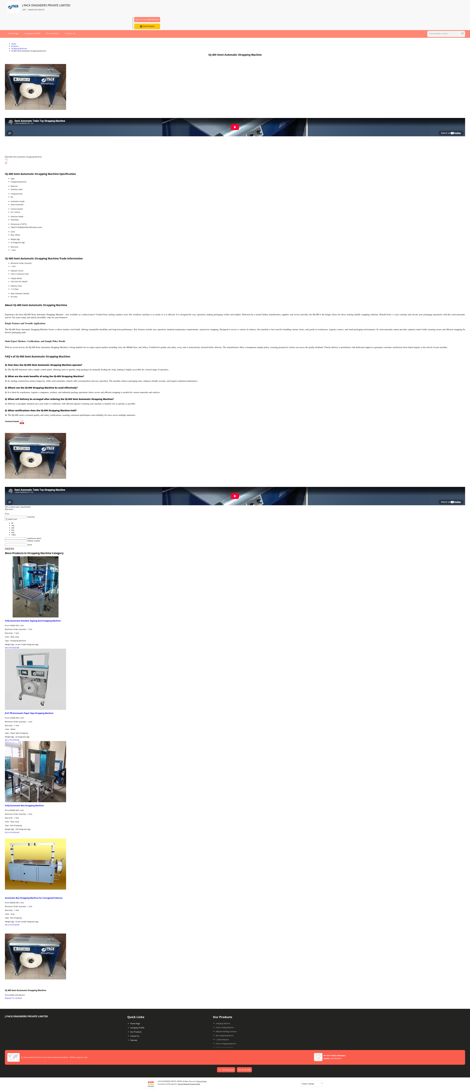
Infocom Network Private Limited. (189, 1084)
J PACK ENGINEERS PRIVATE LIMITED (46, 7)
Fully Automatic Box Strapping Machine (24, 805)
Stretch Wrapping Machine (226, 1043)
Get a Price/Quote (12, 647)
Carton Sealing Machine (225, 1027)
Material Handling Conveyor (226, 1031)
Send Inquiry (148, 26)
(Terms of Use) (201, 1081)
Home (13, 44)
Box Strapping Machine (224, 1035)
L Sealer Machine (222, 1039)
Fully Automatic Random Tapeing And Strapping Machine (33, 620)
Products (14, 46)
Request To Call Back (13, 998)
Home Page (13, 33)
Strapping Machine (19, 48)
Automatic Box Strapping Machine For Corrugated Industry (33, 898)
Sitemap (133, 1040)
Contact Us (70, 33)
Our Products (52, 33)
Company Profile (32, 33)
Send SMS (246, 1069)
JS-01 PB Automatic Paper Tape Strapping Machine (29, 713)
